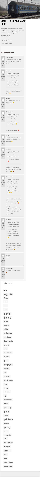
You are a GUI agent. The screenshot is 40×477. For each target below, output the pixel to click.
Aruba (6, 298)
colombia (8, 333)
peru (6, 411)
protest (6, 431)
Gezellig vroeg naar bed (13, 22)
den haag (6, 357)
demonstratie (8, 353)
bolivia (7, 317)
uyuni (5, 454)
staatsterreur (9, 442)
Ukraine (7, 450)
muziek (6, 403)
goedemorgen (9, 380)
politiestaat (9, 419)
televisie (7, 447)
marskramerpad (8, 399)
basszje (5, 305)
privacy (7, 427)
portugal (6, 423)
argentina (9, 294)
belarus (5, 309)
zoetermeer (8, 466)
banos (5, 302)
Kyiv (5, 384)
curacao (6, 345)
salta (5, 439)
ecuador (8, 364)
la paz (6, 388)
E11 (6, 360)
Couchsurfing (9, 341)
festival (6, 368)
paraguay (7, 407)
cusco (5, 349)
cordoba (7, 337)
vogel (5, 458)
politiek (6, 415)
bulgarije (6, 325)
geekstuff (7, 376)
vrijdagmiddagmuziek (9, 462)
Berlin (7, 313)
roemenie (7, 435)
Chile (6, 329)
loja (5, 396)
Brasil (6, 321)
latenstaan (7, 392)
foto (5, 372)
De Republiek (20, 9)
